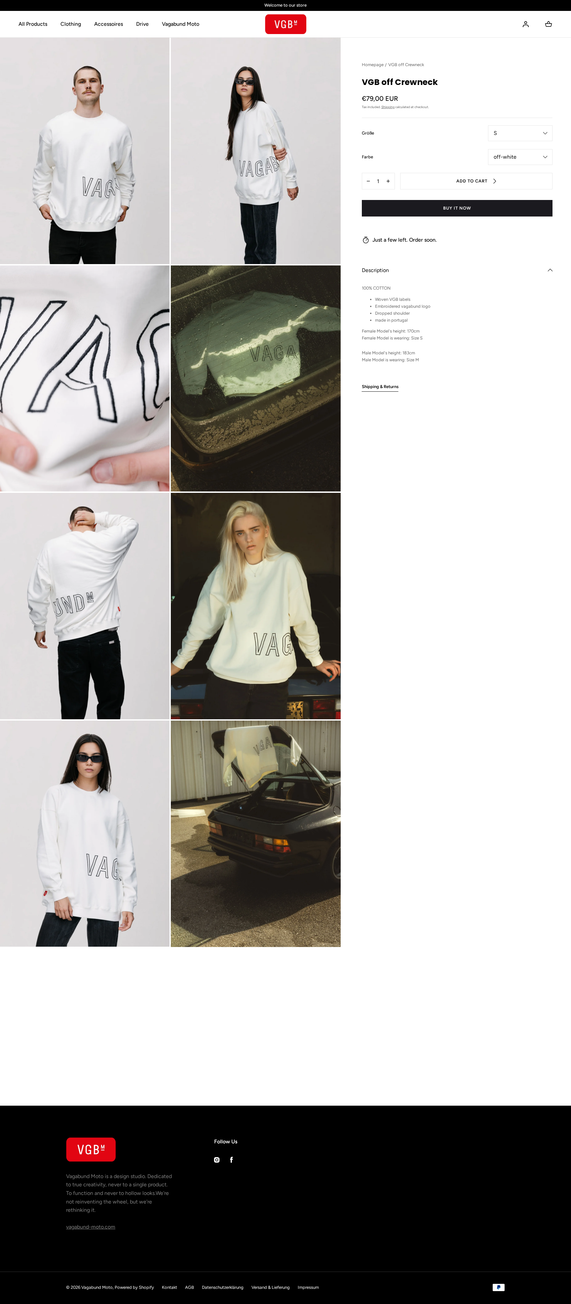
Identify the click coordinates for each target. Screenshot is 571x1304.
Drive (142, 24)
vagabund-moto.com (90, 1227)
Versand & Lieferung (270, 1287)
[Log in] (526, 24)
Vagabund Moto (180, 24)
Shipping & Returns (380, 386)
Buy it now (457, 208)
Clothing (70, 24)
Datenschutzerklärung (223, 1287)
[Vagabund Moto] (285, 24)
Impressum (308, 1287)
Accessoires (108, 24)
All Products (33, 24)
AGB (189, 1287)
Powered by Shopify (134, 1287)
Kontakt (169, 1287)
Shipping (388, 107)
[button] (457, 270)
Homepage (373, 64)
